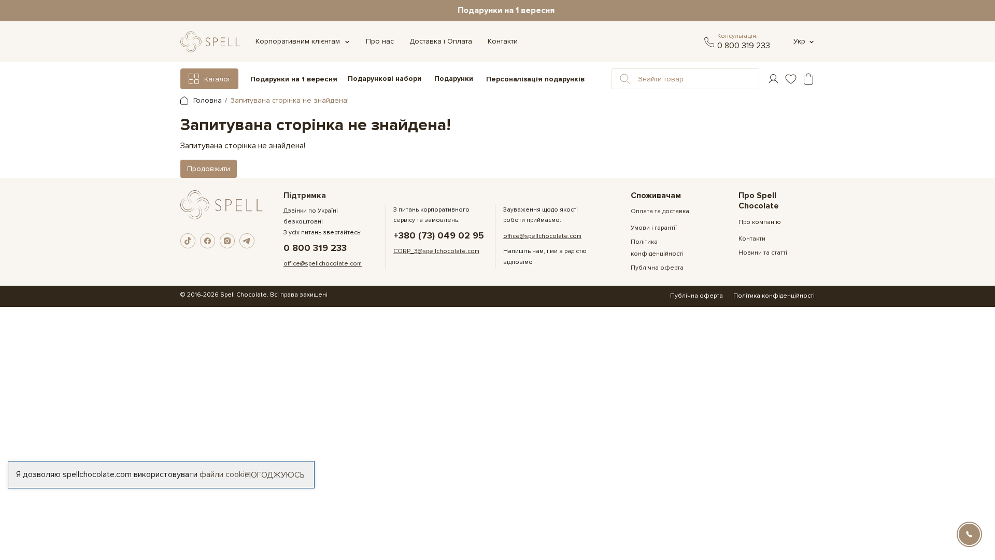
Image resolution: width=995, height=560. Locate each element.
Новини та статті (762, 253)
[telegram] (709, 41)
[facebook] (208, 241)
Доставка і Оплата (440, 41)
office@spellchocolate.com (322, 264)
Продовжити (208, 168)
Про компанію (759, 222)
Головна (206, 100)
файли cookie (224, 474)
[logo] (210, 42)
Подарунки (453, 78)
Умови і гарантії (654, 228)
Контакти (503, 41)
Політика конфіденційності (774, 296)
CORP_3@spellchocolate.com (436, 251)
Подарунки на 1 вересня (497, 10)
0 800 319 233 (743, 45)
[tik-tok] (188, 241)
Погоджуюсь (275, 474)
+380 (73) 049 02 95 (438, 235)
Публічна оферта (657, 268)
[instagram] (227, 241)
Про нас (380, 41)
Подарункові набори (384, 78)
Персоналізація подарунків (535, 79)
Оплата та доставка (660, 211)
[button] (625, 79)
